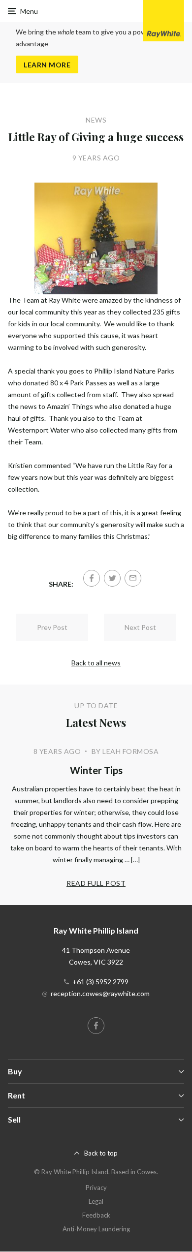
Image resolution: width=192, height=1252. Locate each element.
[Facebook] (91, 578)
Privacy (96, 1187)
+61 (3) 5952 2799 (100, 981)
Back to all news (96, 662)
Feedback (96, 1215)
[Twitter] (112, 578)
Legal (96, 1201)
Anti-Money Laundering (96, 1229)
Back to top (101, 1153)
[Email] (133, 578)
